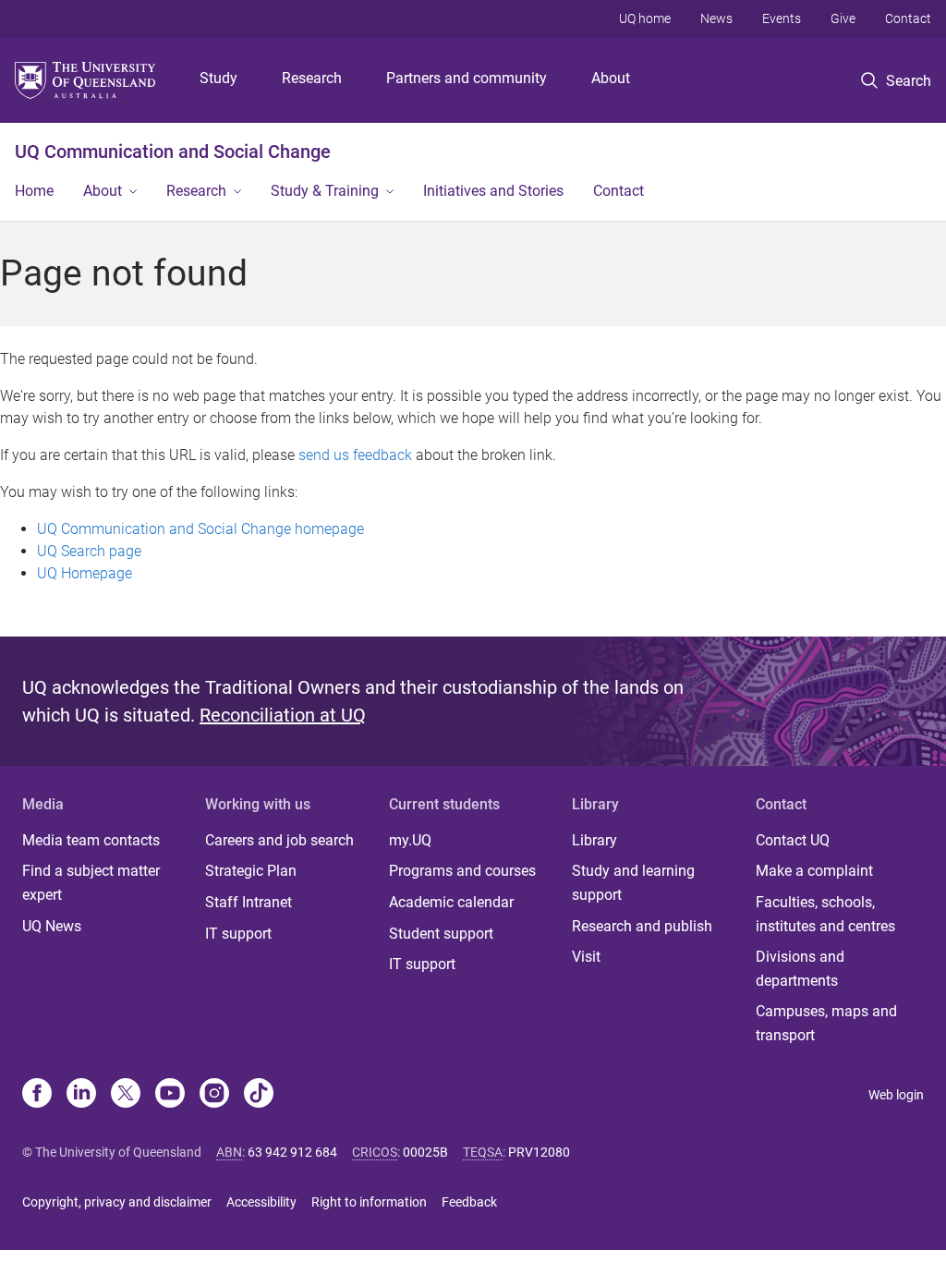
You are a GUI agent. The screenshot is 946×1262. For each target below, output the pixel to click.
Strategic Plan (251, 871)
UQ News (51, 926)
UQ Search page (89, 551)
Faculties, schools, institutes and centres (825, 914)
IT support (238, 933)
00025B (425, 1152)
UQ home (645, 18)
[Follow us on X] (125, 1095)
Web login (896, 1094)
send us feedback (355, 455)
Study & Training (325, 191)
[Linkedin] (81, 1095)
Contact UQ (793, 840)
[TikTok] (258, 1095)
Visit (586, 956)
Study (218, 78)
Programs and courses (462, 871)
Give (843, 18)
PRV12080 (539, 1152)
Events (781, 18)
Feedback (469, 1202)
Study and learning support (633, 883)
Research (312, 78)
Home (34, 191)
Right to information (369, 1202)
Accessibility (261, 1202)
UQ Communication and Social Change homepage (200, 529)
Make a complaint (814, 871)
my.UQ (410, 840)
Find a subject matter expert (91, 883)
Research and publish (642, 926)
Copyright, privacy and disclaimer (117, 1202)
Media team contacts (91, 840)
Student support (441, 933)
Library (594, 840)
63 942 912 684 (292, 1152)
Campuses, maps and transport (826, 1023)
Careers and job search (279, 840)
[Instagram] (214, 1095)
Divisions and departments (800, 968)
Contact (908, 18)
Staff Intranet (248, 902)
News (716, 18)
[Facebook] (37, 1095)
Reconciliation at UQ (283, 715)
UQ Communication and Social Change (173, 151)
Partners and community (466, 78)
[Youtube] (170, 1095)
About (610, 78)
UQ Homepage (84, 573)
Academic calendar (451, 902)
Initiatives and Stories (493, 191)
